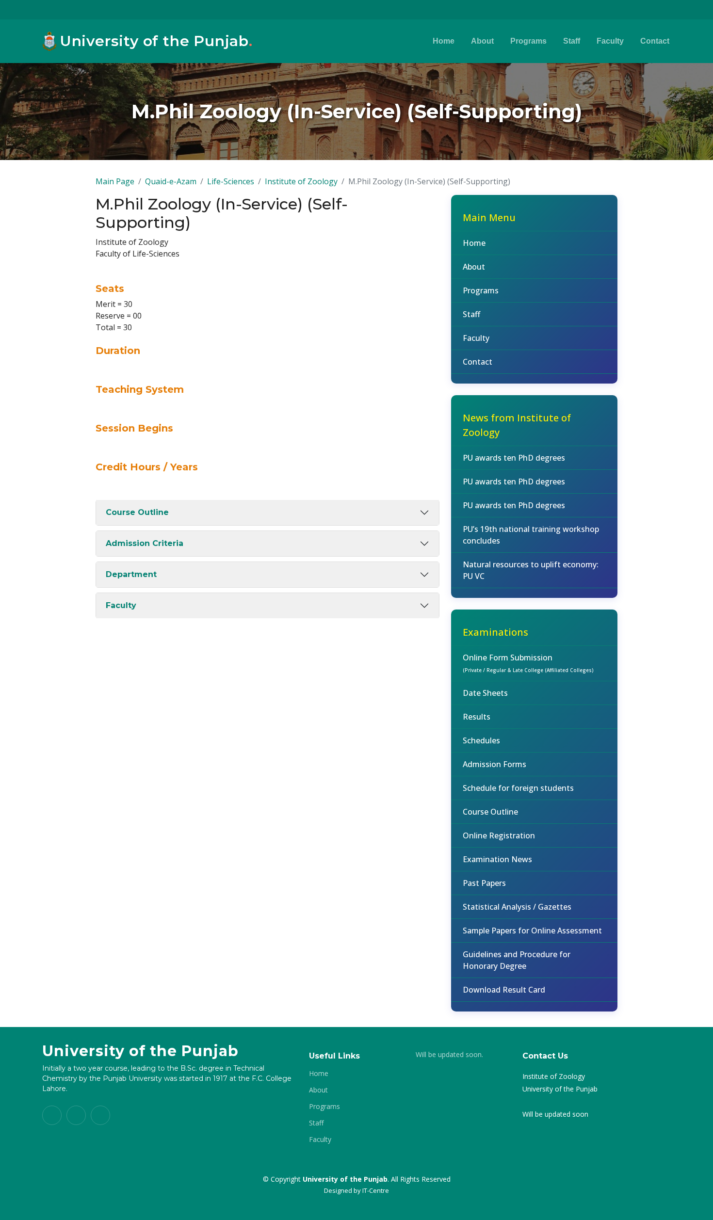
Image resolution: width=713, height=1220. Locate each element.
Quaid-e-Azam (170, 181)
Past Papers (484, 883)
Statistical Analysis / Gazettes (517, 906)
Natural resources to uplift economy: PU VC (531, 570)
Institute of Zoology (301, 181)
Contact (654, 41)
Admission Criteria (144, 543)
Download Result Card (504, 989)
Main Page (115, 181)
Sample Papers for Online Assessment (532, 930)
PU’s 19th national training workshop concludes (531, 535)
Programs (528, 41)
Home (443, 41)
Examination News (497, 859)
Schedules (481, 740)
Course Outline (137, 512)
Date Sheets (485, 693)
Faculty (610, 41)
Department (131, 574)
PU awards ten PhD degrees (514, 457)
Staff (571, 41)
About (482, 41)
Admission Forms (494, 764)
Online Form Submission (528, 663)
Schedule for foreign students (518, 788)
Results (476, 716)
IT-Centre (375, 1190)
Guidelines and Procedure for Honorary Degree (516, 960)
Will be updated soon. (449, 1054)
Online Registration (499, 835)
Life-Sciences (230, 181)
